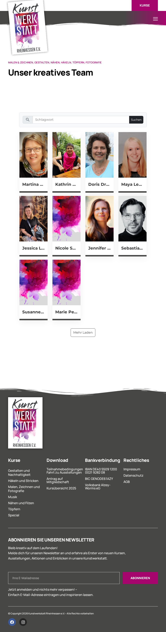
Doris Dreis (99, 184)
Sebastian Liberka (132, 248)
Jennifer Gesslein (99, 248)
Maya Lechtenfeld (132, 184)
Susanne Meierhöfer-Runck (33, 311)
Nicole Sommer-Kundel (66, 248)
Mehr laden (83, 332)
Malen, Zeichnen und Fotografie (24, 489)
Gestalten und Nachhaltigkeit (19, 472)
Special (13, 515)
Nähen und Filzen (21, 503)
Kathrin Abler (66, 184)
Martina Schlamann (33, 184)
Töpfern (14, 509)
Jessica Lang (33, 248)
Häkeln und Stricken (23, 480)
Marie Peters (66, 311)
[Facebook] (12, 622)
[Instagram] (23, 622)
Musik (12, 497)
